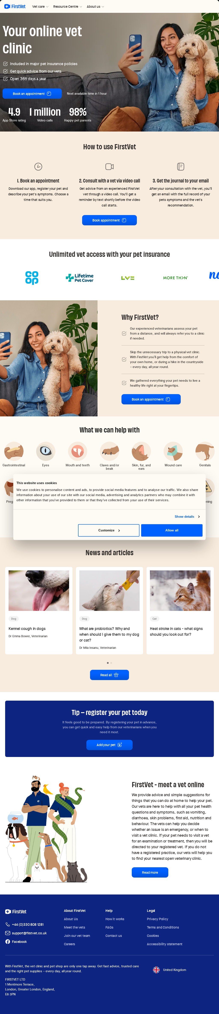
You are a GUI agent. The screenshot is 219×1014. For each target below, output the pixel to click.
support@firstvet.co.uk (29, 933)
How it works (114, 919)
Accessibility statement (164, 944)
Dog (13, 619)
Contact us (113, 935)
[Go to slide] (108, 663)
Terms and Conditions (163, 927)
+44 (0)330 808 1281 (28, 924)
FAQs (109, 927)
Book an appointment (29, 93)
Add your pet (106, 745)
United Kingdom (174, 970)
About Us (71, 919)
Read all (106, 675)
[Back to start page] (14, 6)
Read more (150, 872)
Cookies (153, 935)
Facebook (19, 941)
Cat (154, 619)
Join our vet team (77, 935)
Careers (69, 944)
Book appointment (106, 220)
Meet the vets (74, 927)
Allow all (171, 530)
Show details (184, 516)
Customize (106, 530)
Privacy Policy (157, 919)
